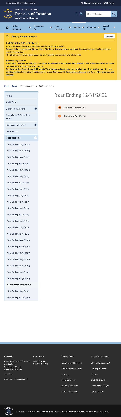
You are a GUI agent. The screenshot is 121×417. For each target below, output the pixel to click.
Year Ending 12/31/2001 (18, 291)
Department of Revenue (71, 363)
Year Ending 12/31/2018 (18, 182)
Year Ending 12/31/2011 (18, 227)
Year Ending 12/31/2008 (18, 246)
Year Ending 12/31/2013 (18, 214)
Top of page (103, 411)
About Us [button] (110, 27)
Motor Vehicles (67, 380)
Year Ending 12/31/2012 (18, 220)
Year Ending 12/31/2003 (18, 278)
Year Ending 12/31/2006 (18, 259)
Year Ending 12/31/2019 (18, 176)
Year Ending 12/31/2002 (19, 284)
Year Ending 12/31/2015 (18, 201)
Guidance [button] (94, 27)
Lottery (64, 374)
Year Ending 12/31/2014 (18, 208)
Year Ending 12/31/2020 (18, 169)
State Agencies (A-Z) (99, 385)
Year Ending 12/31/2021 (18, 163)
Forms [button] (79, 27)
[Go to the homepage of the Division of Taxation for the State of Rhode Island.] (9, 13)
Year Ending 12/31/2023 (18, 150)
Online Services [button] (22, 27)
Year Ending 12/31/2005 (18, 265)
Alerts (111, 36)
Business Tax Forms (15, 108)
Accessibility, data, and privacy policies (81, 411)
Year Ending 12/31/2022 (18, 156)
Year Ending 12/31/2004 (18, 271)
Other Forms (12, 131)
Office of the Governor (99, 363)
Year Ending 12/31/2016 (18, 195)
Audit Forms (11, 102)
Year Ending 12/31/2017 (18, 188)
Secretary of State (98, 368)
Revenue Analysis (69, 391)
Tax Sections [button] (63, 27)
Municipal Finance (69, 385)
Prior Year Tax (13, 137)
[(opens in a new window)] (75, 14)
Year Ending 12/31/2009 (18, 239)
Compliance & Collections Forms (18, 117)
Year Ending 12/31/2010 (18, 233)
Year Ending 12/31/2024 (18, 144)
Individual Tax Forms (16, 124)
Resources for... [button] (44, 27)
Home (6, 86)
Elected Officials (97, 380)
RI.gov (93, 374)
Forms (14, 86)
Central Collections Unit (71, 368)
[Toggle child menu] (35, 108)
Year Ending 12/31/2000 (18, 297)
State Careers (96, 391)
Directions (8, 379)
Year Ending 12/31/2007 (18, 252)
